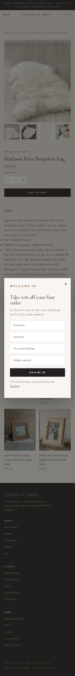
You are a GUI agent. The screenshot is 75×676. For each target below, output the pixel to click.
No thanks (14, 386)
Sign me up (37, 372)
